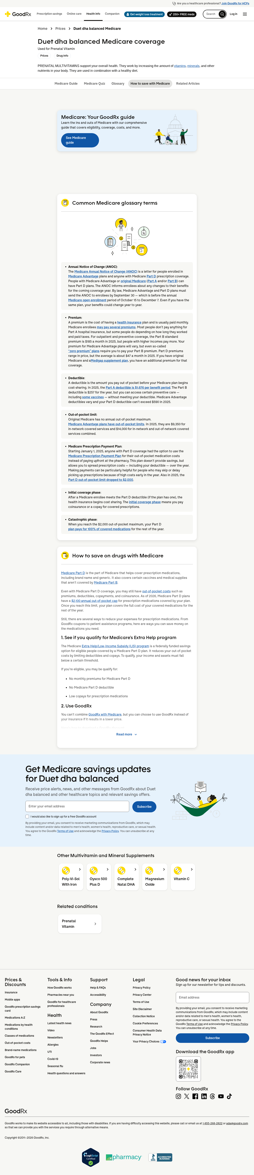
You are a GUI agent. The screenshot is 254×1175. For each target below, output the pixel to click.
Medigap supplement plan (109, 360)
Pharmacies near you (60, 995)
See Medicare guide (76, 140)
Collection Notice (144, 1016)
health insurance (129, 322)
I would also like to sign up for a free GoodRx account (63, 816)
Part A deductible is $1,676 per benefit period (138, 388)
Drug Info (62, 55)
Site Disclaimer (142, 1009)
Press (93, 1019)
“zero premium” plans (83, 351)
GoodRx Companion (17, 1064)
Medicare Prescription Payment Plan (94, 456)
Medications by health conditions (19, 1027)
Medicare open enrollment (87, 300)
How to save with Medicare (150, 83)
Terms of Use (65, 831)
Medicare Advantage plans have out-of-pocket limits (106, 424)
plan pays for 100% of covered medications (99, 529)
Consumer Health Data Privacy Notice (147, 1032)
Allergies (53, 1044)
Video (51, 1030)
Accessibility (98, 995)
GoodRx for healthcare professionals (62, 1004)
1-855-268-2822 (212, 1123)
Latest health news (59, 1023)
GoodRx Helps (99, 1041)
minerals (193, 66)
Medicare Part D (73, 573)
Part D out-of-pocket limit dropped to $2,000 (100, 480)
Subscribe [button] (144, 807)
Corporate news (100, 1062)
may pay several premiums (116, 327)
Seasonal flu (55, 1066)
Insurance (11, 992)
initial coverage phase (145, 502)
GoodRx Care (13, 1071)
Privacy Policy (110, 831)
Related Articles (188, 83)
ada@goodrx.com (237, 1123)
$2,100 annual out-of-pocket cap (94, 601)
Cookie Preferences (145, 1023)
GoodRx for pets (15, 1057)
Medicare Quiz (94, 83)
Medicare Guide (66, 83)
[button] (143, 14)
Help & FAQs (98, 987)
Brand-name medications (21, 1050)
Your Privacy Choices (146, 1041)
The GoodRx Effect (102, 1034)
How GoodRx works (59, 987)
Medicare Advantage (83, 276)
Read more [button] (124, 734)
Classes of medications (19, 1035)
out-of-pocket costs (156, 591)
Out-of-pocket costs (17, 1043)
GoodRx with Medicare (105, 714)
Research (96, 1026)
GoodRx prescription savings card (23, 1008)
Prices (60, 28)
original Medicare (133, 281)
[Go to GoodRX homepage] (18, 14)
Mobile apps (12, 999)
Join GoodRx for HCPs (235, 3)
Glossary (118, 83)
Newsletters (55, 1037)
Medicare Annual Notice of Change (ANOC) (105, 271)
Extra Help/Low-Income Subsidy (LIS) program (115, 646)
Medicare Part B (105, 582)
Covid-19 (52, 1059)
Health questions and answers (66, 1073)
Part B (172, 281)
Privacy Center (142, 995)
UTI (49, 1052)
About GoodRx (99, 1012)
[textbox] (77, 806)
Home (42, 28)
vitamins (180, 66)
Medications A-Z (15, 1017)
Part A (152, 281)
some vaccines (93, 397)
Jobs (93, 1048)
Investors (96, 1055)
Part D (151, 276)
